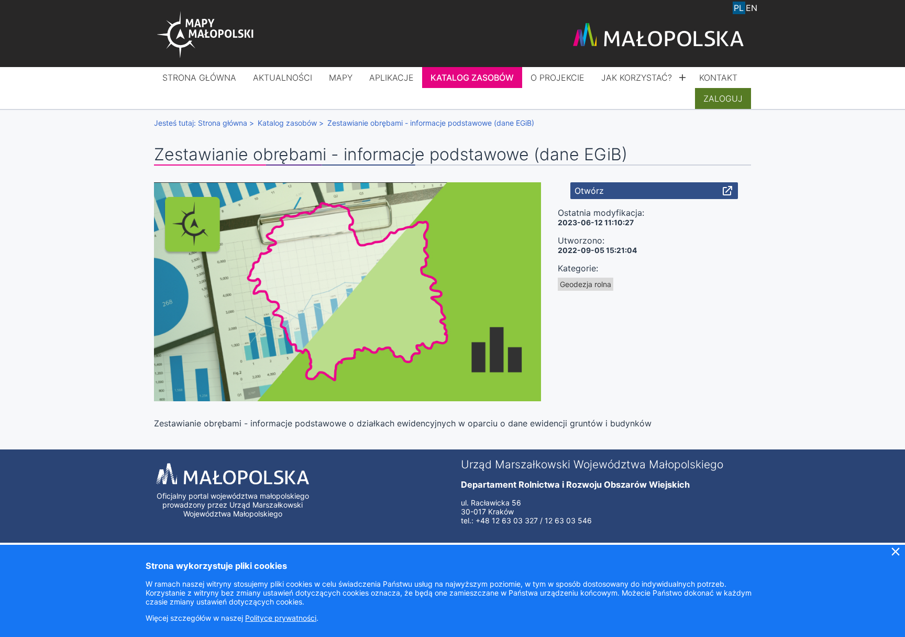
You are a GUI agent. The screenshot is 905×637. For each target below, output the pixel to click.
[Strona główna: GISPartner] (206, 35)
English (751, 8)
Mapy (340, 77)
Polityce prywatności (280, 617)
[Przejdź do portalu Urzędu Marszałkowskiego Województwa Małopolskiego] (658, 36)
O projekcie (557, 77)
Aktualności (282, 77)
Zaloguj (723, 98)
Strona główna (199, 77)
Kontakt (718, 77)
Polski (739, 8)
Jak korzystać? (636, 77)
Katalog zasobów (472, 77)
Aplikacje (391, 77)
